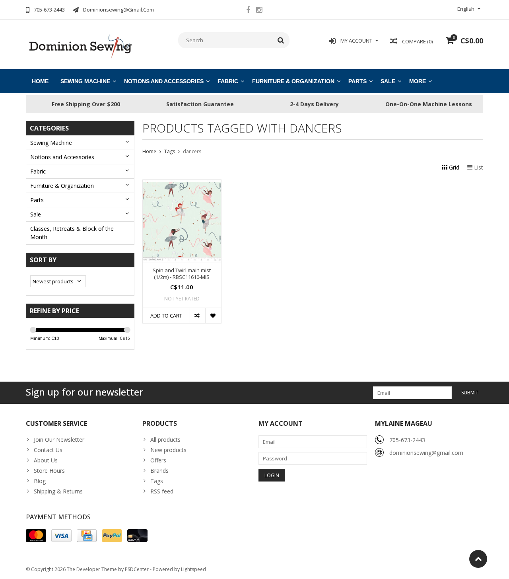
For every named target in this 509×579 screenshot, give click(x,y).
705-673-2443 (407, 440)
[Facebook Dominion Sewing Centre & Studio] (248, 10)
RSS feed (161, 491)
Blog (40, 481)
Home (40, 81)
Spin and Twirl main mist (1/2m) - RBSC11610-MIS (182, 274)
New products (168, 450)
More (417, 81)
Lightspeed (193, 569)
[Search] (280, 40)
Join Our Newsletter (59, 439)
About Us (46, 460)
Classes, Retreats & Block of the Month (72, 233)
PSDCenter (137, 569)
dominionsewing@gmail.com (426, 452)
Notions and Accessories (164, 81)
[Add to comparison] (197, 315)
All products (165, 439)
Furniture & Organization (293, 81)
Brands (159, 470)
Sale (388, 81)
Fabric (228, 81)
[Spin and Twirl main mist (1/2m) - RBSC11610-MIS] (182, 184)
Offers (158, 460)
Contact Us (48, 450)
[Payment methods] (36, 535)
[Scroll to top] (478, 559)
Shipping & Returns (58, 491)
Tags (169, 151)
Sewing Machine (85, 81)
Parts (357, 81)
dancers (192, 151)
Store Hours (49, 470)
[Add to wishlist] (213, 315)
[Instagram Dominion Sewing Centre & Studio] (258, 10)
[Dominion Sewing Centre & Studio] (80, 45)
